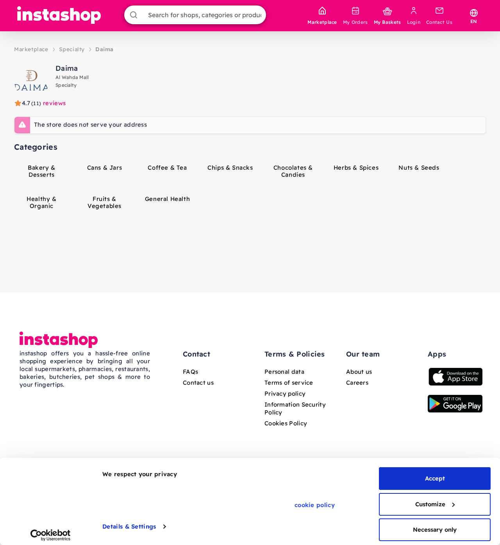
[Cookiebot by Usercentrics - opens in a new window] (50, 535)
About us (359, 371)
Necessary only (435, 529)
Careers (357, 382)
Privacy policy (284, 393)
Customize (430, 504)
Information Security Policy (295, 408)
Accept (435, 478)
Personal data (284, 371)
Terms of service (288, 382)
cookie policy (315, 505)
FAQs (190, 371)
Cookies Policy (285, 423)
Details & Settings (129, 526)
